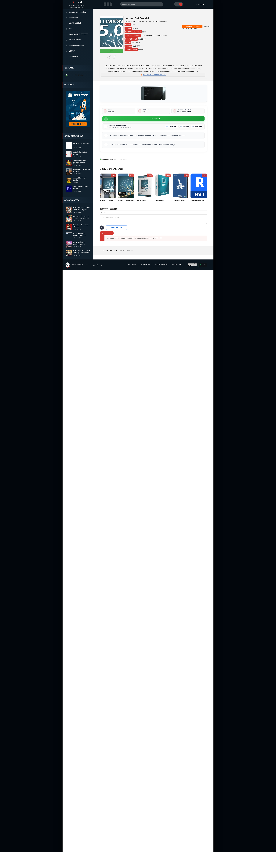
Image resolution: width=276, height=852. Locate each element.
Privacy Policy (145, 264)
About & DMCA (177, 264)
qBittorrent (198, 127)
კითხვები (73, 57)
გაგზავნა (107, 233)
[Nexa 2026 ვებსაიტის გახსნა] (78, 75)
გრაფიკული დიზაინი (78, 34)
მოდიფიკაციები (76, 45)
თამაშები (73, 17)
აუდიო (72, 51)
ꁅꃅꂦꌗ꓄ (145, 112)
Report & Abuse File (161, 264)
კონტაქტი (132, 264)
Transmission (173, 127)
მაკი (71, 29)
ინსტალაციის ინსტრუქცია (154, 75)
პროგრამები (75, 23)
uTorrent (186, 127)
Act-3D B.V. (142, 39)
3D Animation (142, 22)
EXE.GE (102, 251)
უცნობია (136, 46)
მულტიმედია (75, 40)
